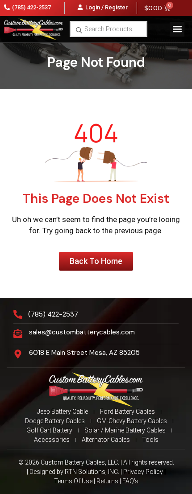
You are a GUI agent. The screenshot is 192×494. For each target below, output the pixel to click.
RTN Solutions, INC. (92, 471)
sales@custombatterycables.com (82, 332)
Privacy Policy (143, 471)
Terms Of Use (73, 481)
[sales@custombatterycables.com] (17, 333)
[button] (177, 29)
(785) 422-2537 (53, 314)
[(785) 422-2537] (17, 314)
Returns (107, 481)
